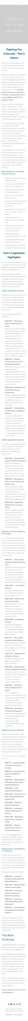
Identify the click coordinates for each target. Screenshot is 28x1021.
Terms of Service (18, 1015)
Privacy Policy (9, 1015)
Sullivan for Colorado (14, 2)
